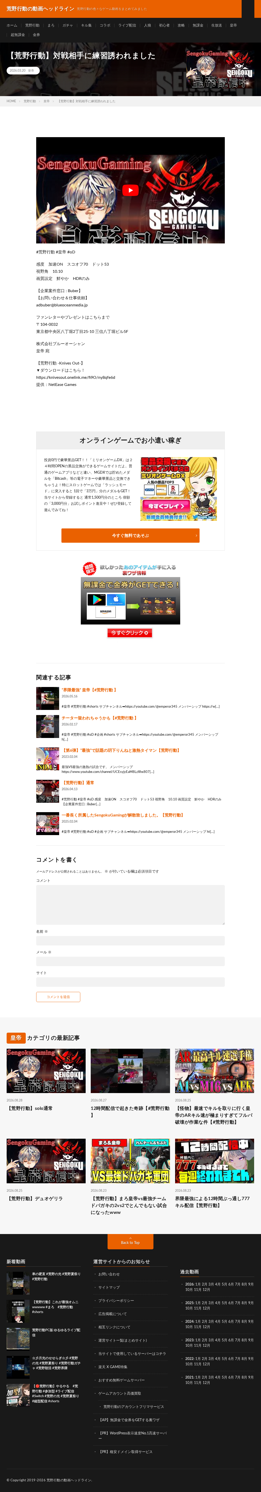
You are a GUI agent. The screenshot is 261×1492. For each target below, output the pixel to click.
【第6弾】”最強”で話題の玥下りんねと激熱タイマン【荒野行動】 (121, 750)
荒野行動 (32, 25)
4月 (218, 1284)
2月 (204, 1284)
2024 (189, 1322)
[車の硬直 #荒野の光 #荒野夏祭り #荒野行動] (18, 1283)
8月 (244, 1284)
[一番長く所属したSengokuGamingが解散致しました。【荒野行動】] (47, 823)
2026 (189, 1284)
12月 (206, 1308)
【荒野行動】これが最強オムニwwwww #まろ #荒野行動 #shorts (55, 1307)
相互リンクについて (114, 1327)
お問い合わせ (109, 1274)
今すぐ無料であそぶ (130, 536)
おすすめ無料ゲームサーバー (121, 1380)
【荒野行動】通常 (78, 783)
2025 (189, 1303)
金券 (36, 35)
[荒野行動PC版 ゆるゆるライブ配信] (18, 1339)
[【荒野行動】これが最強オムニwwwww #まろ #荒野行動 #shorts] (18, 1311)
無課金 (198, 25)
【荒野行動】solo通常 (30, 1108)
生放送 (216, 25)
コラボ (105, 25)
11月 (198, 1308)
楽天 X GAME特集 (112, 1367)
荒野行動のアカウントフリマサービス (133, 1407)
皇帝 (233, 25)
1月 (198, 1284)
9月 (251, 1303)
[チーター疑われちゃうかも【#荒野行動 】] (47, 726)
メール (43, 952)
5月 (224, 1284)
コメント (43, 881)
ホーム (12, 25)
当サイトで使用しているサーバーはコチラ (132, 1354)
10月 (189, 1308)
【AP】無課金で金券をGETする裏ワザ (129, 1420)
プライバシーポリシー (116, 1301)
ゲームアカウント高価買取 (119, 1393)
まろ (51, 25)
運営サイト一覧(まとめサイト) (122, 1340)
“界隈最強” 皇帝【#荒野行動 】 (90, 690)
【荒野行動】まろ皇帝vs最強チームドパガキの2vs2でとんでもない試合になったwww (129, 1206)
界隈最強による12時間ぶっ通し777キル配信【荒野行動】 (212, 1202)
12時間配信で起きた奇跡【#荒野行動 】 (130, 1112)
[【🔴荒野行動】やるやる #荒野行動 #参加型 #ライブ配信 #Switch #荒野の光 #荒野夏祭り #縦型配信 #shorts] (18, 1395)
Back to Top (130, 1243)
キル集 (86, 25)
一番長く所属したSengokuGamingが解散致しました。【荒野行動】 (123, 815)
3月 (211, 1284)
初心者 (164, 25)
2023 (189, 1340)
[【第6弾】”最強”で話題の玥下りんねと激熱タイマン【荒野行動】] (47, 758)
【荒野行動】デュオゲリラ (35, 1199)
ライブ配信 (127, 25)
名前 (42, 931)
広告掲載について (112, 1314)
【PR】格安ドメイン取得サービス (125, 1452)
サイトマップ (109, 1287)
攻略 (181, 25)
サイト (41, 973)
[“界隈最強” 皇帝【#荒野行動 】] (47, 698)
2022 (189, 1359)
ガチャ (67, 25)
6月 (231, 1284)
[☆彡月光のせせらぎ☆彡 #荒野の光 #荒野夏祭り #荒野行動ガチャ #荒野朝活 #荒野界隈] (18, 1367)
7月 (238, 1284)
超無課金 (18, 35)
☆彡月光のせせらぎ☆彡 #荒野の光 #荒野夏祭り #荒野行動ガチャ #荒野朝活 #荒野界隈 (56, 1363)
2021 (189, 1377)
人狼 (147, 25)
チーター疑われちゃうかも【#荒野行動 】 (100, 718)
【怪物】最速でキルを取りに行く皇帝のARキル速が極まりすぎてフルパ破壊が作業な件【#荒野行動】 (214, 1115)
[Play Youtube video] (130, 190)
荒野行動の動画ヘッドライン (69, 1480)
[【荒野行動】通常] (47, 791)
